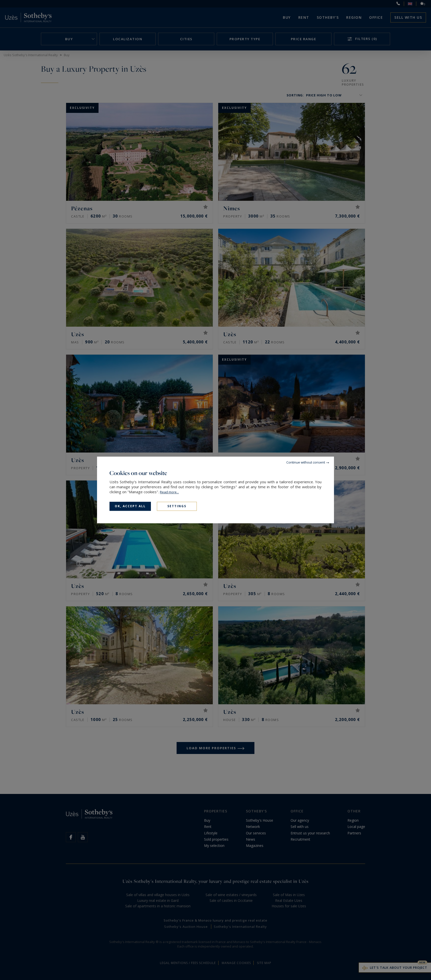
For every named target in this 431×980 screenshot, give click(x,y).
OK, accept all (130, 506)
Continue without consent (305, 462)
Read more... (169, 492)
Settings (176, 506)
